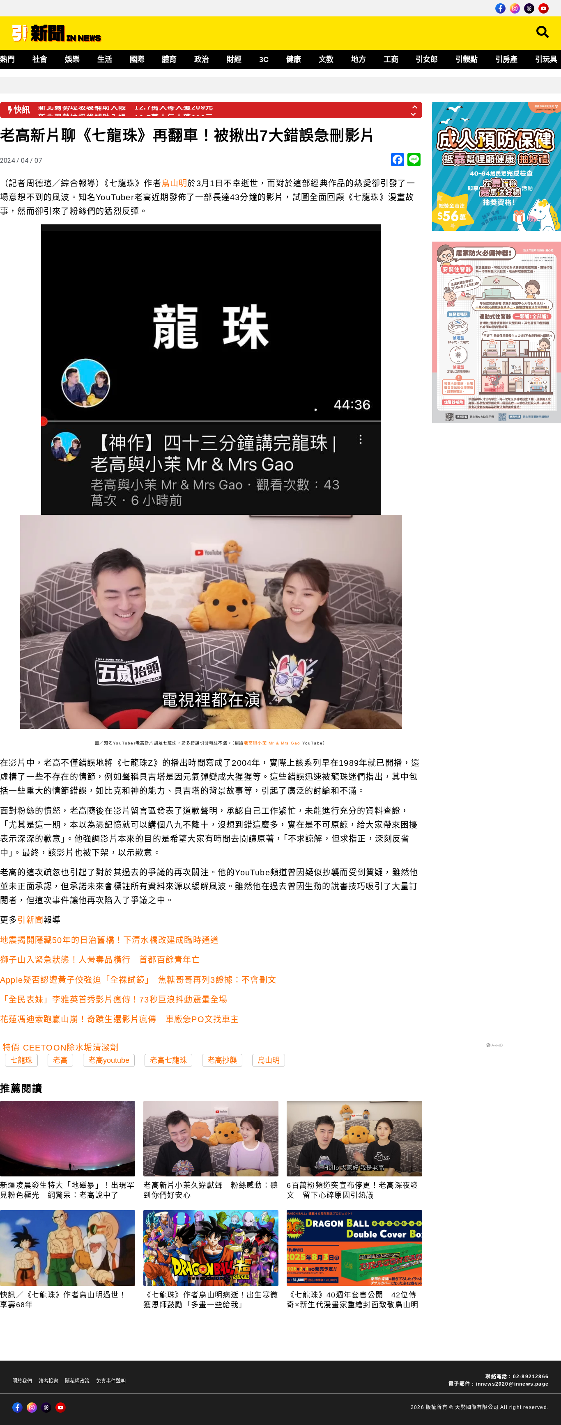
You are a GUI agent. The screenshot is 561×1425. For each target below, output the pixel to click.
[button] (415, 104)
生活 (104, 59)
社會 (39, 59)
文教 (326, 59)
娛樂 (72, 59)
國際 (137, 59)
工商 (391, 59)
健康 (293, 59)
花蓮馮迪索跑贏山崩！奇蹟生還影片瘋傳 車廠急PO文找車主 (119, 1019)
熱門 (7, 59)
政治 (201, 59)
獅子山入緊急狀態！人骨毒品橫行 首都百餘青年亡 (100, 959)
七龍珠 (21, 1060)
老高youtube (108, 1060)
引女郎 (427, 59)
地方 (358, 59)
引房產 (506, 59)
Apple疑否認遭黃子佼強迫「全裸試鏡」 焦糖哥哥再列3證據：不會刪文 (138, 979)
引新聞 (30, 920)
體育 (169, 59)
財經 (234, 59)
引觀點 (466, 59)
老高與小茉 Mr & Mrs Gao (272, 743)
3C (264, 59)
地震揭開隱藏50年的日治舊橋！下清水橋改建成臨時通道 (109, 940)
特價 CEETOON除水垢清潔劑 (60, 1047)
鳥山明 (174, 183)
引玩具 (546, 59)
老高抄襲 (222, 1060)
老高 (60, 1060)
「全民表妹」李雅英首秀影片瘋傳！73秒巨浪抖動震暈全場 (114, 999)
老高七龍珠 (168, 1060)
